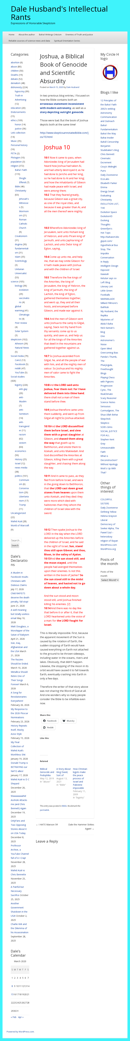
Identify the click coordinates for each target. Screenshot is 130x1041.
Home (11, 34)
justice (18, 128)
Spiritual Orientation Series (67, 40)
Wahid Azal (16, 521)
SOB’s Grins (106, 427)
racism (22, 434)
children (15, 70)
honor (18, 124)
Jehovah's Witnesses (24, 203)
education (16, 107)
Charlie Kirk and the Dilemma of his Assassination (19, 928)
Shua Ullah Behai (109, 414)
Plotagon (15, 157)
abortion (15, 62)
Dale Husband (72, 87)
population (16, 161)
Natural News (22, 347)
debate (14, 78)
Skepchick (105, 418)
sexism (22, 442)
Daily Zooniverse (109, 174)
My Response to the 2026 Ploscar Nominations (19, 713)
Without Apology (109, 464)
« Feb (13, 1017)
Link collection (18, 132)
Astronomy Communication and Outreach (109, 117)
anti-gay (23, 389)
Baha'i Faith (21, 169)
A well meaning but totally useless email (20, 614)
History (18, 459)
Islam (17, 256)
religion (14, 165)
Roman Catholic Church (23, 223)
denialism (15, 83)
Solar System (21, 331)
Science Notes (108, 402)
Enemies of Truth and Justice (79, 34)
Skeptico (105, 422)
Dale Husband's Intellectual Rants (59, 12)
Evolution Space (109, 212)
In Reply (105, 261)
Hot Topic (106, 232)
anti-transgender (24, 426)
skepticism (16, 339)
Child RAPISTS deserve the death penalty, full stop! (20, 597)
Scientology (21, 260)
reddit (18, 368)
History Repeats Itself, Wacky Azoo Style (19, 729)
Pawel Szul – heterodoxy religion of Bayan (109, 536)
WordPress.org (108, 548)
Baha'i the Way (108, 133)
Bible (64, 806)
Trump (22, 504)
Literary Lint (107, 286)
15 (12, 994)
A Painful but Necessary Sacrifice (17, 891)
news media (21, 467)
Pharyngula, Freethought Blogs (107, 369)
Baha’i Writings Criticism (50, 34)
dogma (18, 244)
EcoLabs (105, 178)
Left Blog (105, 282)
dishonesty (16, 87)
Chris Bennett (107, 154)
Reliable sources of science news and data (29, 40)
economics (20, 451)
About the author (27, 34)
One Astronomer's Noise (107, 340)
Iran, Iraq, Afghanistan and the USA (19, 647)
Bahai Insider (107, 137)
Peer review (21, 322)
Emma (104, 187)
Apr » (20, 1017)
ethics (14, 120)
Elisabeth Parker (109, 183)
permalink (44, 810)
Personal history (19, 145)
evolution (24, 289)
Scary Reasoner (109, 398)
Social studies (18, 376)
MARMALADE (108, 298)
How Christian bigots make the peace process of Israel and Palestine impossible (80, 778)
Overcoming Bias (109, 352)
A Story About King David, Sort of (63, 772)
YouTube (19, 372)
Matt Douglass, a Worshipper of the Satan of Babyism (20, 630)
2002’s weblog (108, 108)
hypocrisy (20, 91)
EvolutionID (106, 216)
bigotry (18, 384)
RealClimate (107, 393)
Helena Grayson (109, 515)
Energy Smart (107, 191)
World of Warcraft (20, 525)
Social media (17, 355)
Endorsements (18, 112)
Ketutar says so (109, 278)
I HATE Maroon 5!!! (47, 824)
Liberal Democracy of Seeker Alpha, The (110, 524)
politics (18, 475)
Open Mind (106, 348)
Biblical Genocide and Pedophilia (47, 772)
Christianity (20, 190)
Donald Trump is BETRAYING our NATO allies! (19, 767)
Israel (17, 463)
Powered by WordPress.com (20, 1031)
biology (18, 285)
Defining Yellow (108, 511)
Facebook (20, 364)
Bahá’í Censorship (110, 141)
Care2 (18, 360)
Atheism (19, 343)
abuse (14, 66)
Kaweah (105, 274)
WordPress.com (109, 544)
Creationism (21, 236)
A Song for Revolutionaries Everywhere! (19, 696)
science (14, 281)
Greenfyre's (106, 228)
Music (14, 140)
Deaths (14, 74)
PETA (13, 153)
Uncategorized (18, 513)
